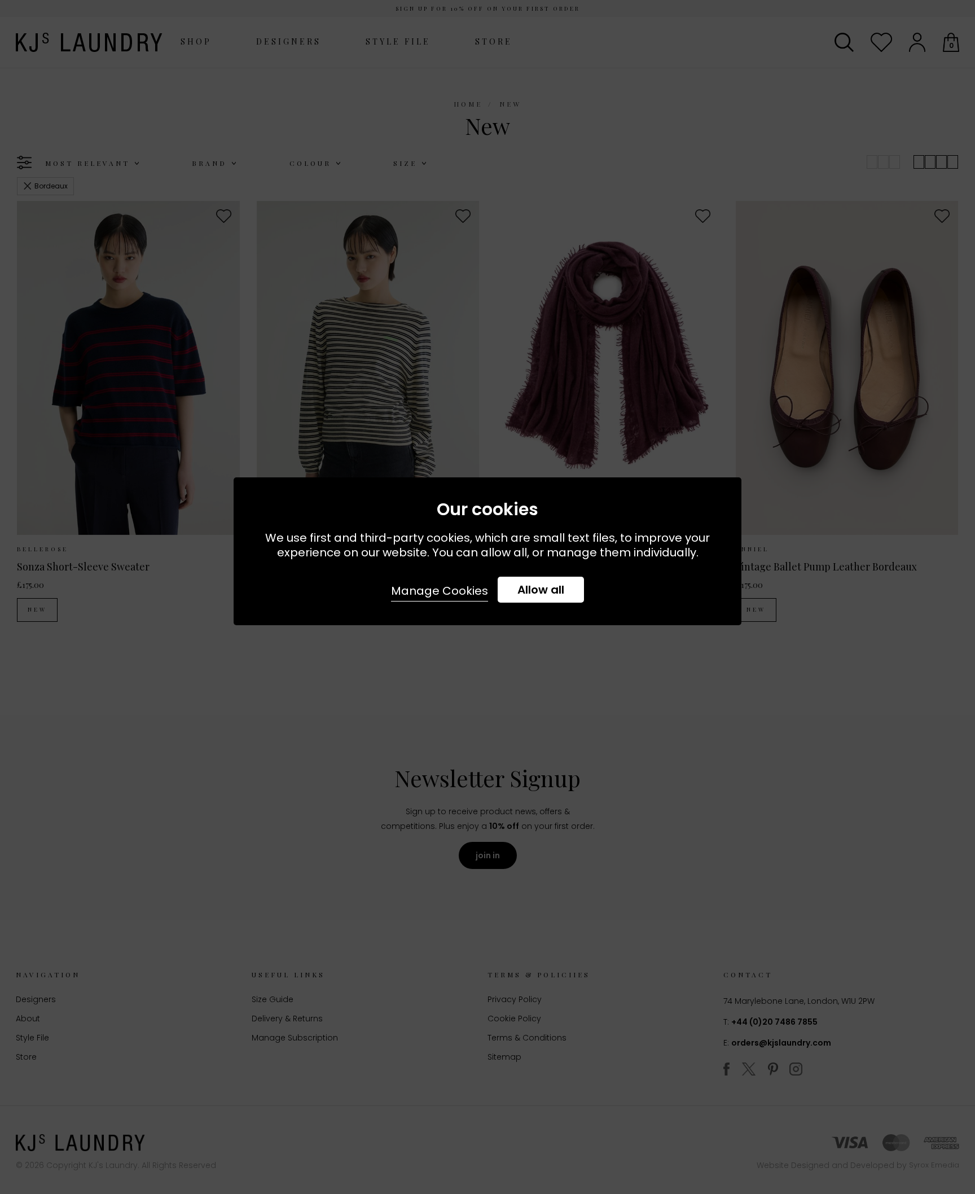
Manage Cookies (439, 591)
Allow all (540, 590)
